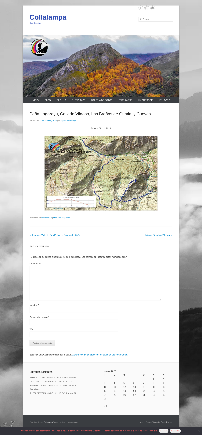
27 (134, 395)
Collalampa (48, 17)
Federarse (125, 100)
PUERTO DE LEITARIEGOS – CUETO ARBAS (53, 385)
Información (46, 218)
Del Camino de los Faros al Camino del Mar (51, 381)
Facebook (141, 8)
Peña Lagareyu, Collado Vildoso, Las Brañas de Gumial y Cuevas (90, 114)
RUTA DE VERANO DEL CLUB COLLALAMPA (53, 393)
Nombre (34, 305)
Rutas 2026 (78, 100)
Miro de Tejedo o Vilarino (158, 235)
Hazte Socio (145, 100)
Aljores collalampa (68, 121)
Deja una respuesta (61, 218)
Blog (48, 100)
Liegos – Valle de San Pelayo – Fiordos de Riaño (55, 235)
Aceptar (163, 431)
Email (152, 8)
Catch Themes (166, 422)
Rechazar (175, 431)
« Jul (106, 406)
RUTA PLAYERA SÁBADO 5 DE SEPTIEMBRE (53, 377)
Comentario (36, 263)
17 (105, 391)
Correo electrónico (39, 317)
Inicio (35, 100)
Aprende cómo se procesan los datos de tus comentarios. (100, 355)
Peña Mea (35, 389)
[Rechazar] (198, 430)
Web (32, 329)
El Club (61, 100)
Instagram (146, 8)
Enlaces (164, 100)
